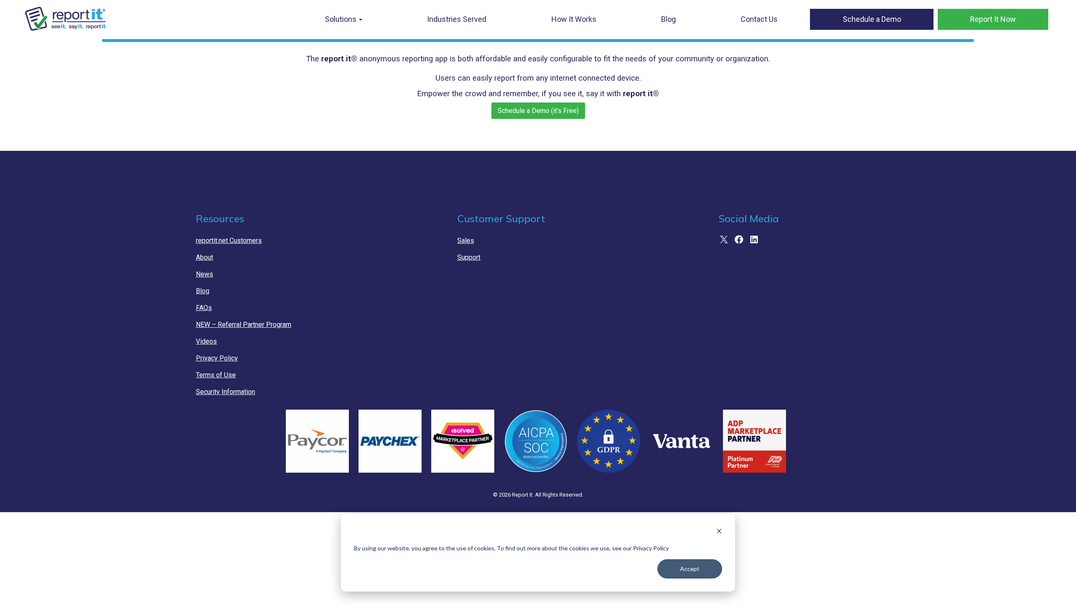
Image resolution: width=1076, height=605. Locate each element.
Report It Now (993, 19)
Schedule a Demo (872, 19)
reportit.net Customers (229, 241)
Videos (206, 341)
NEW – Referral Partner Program (243, 325)
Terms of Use (216, 375)
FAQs (204, 308)
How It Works (573, 19)
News (204, 274)
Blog (668, 19)
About (204, 257)
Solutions (341, 19)
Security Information (225, 392)
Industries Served (456, 19)
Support (468, 257)
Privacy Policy (217, 358)
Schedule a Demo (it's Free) (538, 111)
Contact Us (759, 19)
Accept (689, 568)
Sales (465, 241)
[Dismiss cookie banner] (719, 532)
